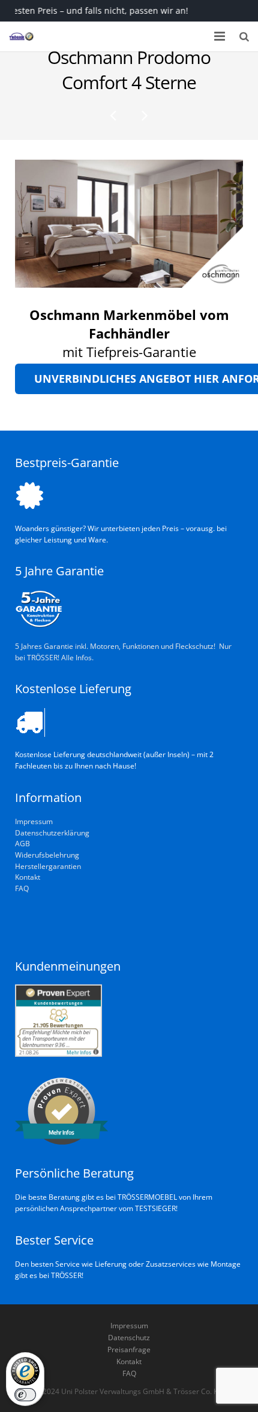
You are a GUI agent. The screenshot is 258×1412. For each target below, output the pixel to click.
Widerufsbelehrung (47, 854)
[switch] (25, 1394)
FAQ (22, 888)
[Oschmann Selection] (114, 115)
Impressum (34, 821)
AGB (22, 843)
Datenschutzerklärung (52, 832)
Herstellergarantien (48, 866)
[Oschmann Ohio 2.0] (144, 115)
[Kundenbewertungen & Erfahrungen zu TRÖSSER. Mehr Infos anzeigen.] (58, 1054)
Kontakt (27, 877)
